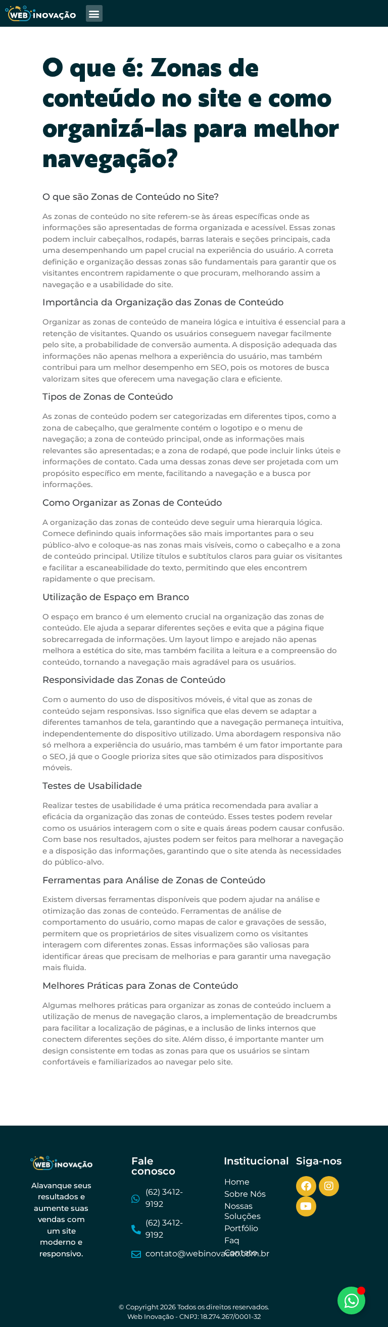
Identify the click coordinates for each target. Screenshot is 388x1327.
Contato (240, 1252)
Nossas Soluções (242, 1211)
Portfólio (241, 1228)
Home (237, 1182)
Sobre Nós (245, 1194)
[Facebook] (306, 1186)
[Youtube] (306, 1206)
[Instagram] (329, 1186)
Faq (231, 1240)
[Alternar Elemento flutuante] (351, 1300)
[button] (94, 13)
